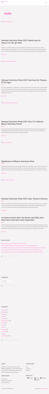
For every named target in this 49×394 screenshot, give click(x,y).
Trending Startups (5, 335)
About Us (28, 370)
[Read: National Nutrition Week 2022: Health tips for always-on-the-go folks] (24, 29)
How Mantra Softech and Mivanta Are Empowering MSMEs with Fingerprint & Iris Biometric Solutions (22, 252)
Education (3, 314)
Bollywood (3, 309)
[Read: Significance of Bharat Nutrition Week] (24, 150)
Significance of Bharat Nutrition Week (17, 161)
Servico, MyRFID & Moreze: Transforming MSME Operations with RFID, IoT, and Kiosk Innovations (21, 249)
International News (5, 320)
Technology (3, 329)
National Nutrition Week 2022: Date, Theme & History (24, 199)
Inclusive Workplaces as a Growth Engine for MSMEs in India (13, 243)
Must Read (3, 322)
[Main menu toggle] (46, 2)
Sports (2, 327)
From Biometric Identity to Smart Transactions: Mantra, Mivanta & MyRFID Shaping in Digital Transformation (23, 247)
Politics (2, 325)
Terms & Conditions (5, 382)
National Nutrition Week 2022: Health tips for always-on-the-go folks (21, 41)
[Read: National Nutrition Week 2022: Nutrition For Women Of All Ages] (24, 69)
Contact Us (28, 368)
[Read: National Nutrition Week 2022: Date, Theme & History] (24, 187)
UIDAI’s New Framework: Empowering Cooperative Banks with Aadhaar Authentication (19, 245)
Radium (44, 388)
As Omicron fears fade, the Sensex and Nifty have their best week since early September (22, 218)
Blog (27, 366)
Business (3, 312)
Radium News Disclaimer (6, 380)
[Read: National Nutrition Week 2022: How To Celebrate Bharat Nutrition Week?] (24, 110)
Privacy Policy (4, 378)
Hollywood (3, 318)
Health (2, 45)
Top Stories (3, 331)
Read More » (3, 54)
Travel (2, 333)
